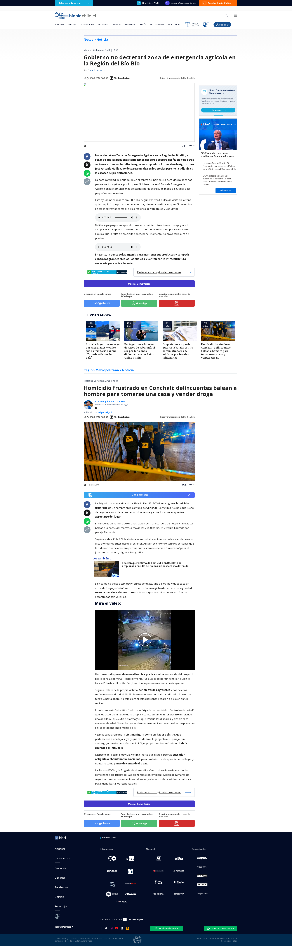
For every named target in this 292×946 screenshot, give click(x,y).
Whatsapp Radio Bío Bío (222, 928)
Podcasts (59, 24)
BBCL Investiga (157, 24)
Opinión (142, 24)
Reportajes (61, 906)
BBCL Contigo (174, 24)
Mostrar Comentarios (139, 283)
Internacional (88, 24)
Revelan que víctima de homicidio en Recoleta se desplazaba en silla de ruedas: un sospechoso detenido (155, 564)
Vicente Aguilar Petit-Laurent (110, 401)
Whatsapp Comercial (168, 928)
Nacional (72, 24)
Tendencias (129, 24)
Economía (103, 24)
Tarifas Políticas (63, 926)
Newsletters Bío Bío (151, 3)
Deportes (116, 24)
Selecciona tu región (70, 3)
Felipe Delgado (105, 412)
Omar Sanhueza (96, 70)
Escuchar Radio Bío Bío (219, 3)
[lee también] (107, 569)
